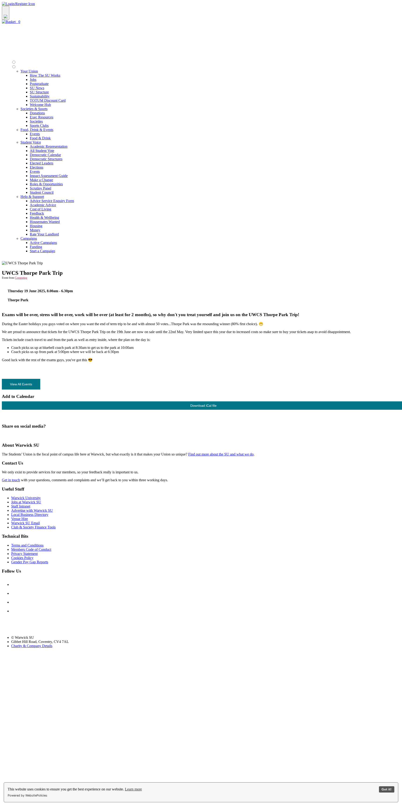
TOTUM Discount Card (48, 100)
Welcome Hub (40, 105)
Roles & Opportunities (46, 184)
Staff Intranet (20, 506)
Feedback (37, 213)
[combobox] (201, 13)
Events (35, 134)
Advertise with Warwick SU (32, 510)
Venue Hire (19, 519)
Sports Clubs (39, 126)
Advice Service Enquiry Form (52, 201)
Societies (36, 121)
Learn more (133, 789)
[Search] (5, 13)
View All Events (21, 384)
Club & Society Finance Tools (33, 527)
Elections (36, 167)
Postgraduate (39, 84)
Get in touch (11, 480)
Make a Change (41, 180)
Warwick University (26, 498)
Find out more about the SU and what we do (221, 454)
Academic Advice (43, 205)
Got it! (387, 789)
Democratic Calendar (45, 155)
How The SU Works (45, 75)
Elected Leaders (41, 163)
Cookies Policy (22, 558)
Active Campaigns (43, 243)
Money (35, 230)
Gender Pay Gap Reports (29, 562)
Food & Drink (40, 138)
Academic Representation (48, 146)
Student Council (42, 192)
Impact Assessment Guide (49, 176)
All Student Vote (42, 151)
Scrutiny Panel (40, 188)
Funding (36, 247)
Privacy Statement (24, 554)
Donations (37, 113)
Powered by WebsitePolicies (27, 795)
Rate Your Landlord (44, 234)
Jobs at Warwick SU (26, 502)
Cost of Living (40, 209)
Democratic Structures (46, 159)
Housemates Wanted (45, 222)
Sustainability (40, 96)
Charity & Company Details (31, 646)
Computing (21, 277)
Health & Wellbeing (44, 218)
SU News (37, 88)
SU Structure (39, 92)
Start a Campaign (42, 251)
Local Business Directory (29, 515)
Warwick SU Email (25, 523)
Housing (36, 226)
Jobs (33, 80)
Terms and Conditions (27, 545)
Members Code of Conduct (31, 549)
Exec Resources (41, 117)
